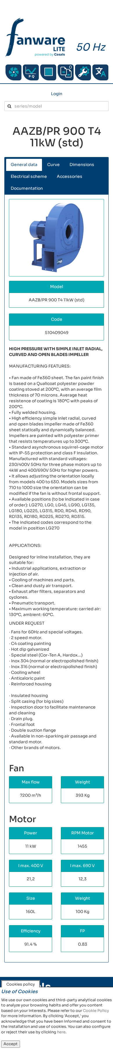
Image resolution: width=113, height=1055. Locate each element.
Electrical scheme (29, 176)
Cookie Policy (96, 1010)
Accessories (69, 176)
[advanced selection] (31, 72)
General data (24, 164)
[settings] (83, 72)
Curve (53, 164)
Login (56, 93)
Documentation (27, 188)
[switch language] (100, 72)
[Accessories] (48, 72)
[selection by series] (13, 72)
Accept (10, 1043)
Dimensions (82, 164)
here (61, 1032)
